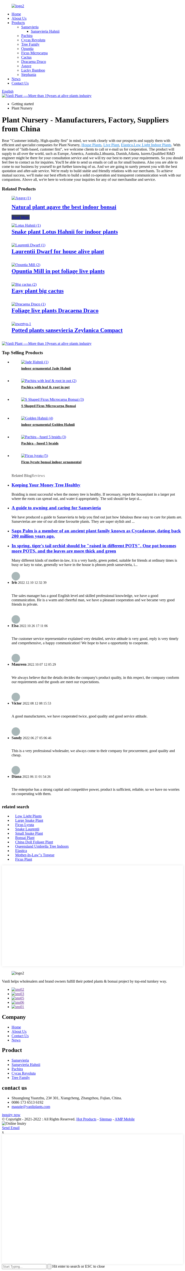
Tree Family (30, 44)
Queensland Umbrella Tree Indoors (42, 846)
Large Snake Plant (29, 820)
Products (18, 23)
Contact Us (20, 83)
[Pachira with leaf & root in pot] (48, 381)
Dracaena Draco (33, 62)
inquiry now (11, 1115)
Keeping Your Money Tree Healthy (46, 484)
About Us (19, 18)
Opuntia (27, 49)
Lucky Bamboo (33, 70)
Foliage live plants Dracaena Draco (55, 310)
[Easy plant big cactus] (24, 284)
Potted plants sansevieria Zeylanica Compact (67, 330)
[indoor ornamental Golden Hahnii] (37, 418)
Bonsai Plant (24, 838)
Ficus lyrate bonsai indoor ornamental (51, 462)
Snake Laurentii (27, 829)
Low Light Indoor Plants (152, 145)
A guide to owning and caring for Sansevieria (56, 507)
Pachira (27, 36)
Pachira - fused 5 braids (40, 443)
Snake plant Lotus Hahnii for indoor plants (65, 232)
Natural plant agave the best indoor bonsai (64, 207)
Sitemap (105, 1119)
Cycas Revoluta (33, 40)
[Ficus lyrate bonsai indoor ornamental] (34, 456)
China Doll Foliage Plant (34, 842)
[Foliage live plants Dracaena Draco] (29, 304)
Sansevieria (30, 27)
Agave (26, 66)
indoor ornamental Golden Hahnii (48, 424)
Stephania (28, 75)
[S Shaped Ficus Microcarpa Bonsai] (52, 399)
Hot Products (86, 1119)
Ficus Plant (23, 859)
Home (16, 14)
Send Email (11, 1128)
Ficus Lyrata (24, 825)
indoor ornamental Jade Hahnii (46, 368)
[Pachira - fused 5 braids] (43, 437)
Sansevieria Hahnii (45, 31)
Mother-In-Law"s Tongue (34, 855)
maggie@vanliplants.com (31, 1107)
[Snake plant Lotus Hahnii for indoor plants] (26, 225)
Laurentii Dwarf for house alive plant (58, 251)
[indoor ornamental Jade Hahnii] (34, 362)
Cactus (26, 57)
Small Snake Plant (29, 833)
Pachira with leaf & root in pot (45, 387)
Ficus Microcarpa (34, 53)
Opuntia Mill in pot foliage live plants (58, 271)
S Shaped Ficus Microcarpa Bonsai (48, 406)
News (16, 79)
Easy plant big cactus (38, 291)
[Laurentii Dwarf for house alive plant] (28, 245)
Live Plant (111, 145)
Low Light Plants (28, 816)
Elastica (127, 145)
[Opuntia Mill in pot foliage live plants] (26, 265)
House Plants (91, 145)
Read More (20, 217)
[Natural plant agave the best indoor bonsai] (21, 198)
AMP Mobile (125, 1119)
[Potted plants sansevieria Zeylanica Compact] (21, 324)
